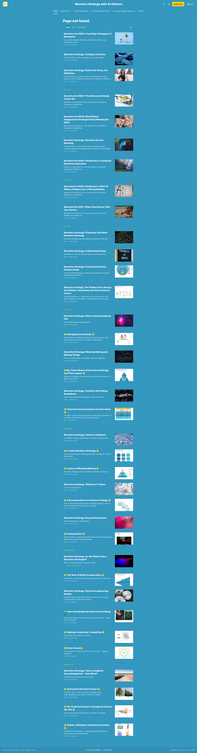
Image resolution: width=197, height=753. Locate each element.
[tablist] (75, 27)
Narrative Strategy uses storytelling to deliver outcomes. (86, 471)
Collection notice (30, 750)
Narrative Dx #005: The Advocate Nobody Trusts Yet (86, 97)
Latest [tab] (67, 27)
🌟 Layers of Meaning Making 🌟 (81, 468)
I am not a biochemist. (72, 487)
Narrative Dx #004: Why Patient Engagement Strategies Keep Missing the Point (86, 119)
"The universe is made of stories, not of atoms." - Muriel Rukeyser (86, 652)
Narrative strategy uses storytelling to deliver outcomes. (86, 239)
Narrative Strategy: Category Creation (84, 54)
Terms (22, 750)
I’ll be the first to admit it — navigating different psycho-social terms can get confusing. (86, 732)
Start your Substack (94, 750)
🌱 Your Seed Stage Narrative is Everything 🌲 (87, 613)
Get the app (108, 750)
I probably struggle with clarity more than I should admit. (86, 438)
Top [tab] (73, 27)
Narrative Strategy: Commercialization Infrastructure (85, 268)
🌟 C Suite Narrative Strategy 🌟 (81, 450)
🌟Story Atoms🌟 (73, 648)
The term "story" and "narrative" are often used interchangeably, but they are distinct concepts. (82, 693)
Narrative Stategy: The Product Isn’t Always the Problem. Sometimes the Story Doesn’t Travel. (87, 290)
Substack (174, 750)
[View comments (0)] (81, 47)
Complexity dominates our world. (77, 635)
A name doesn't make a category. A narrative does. (84, 57)
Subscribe (178, 4)
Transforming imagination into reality (78, 677)
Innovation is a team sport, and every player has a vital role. (87, 578)
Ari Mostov (74, 45)
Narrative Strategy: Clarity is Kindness (85, 435)
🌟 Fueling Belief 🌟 (74, 534)
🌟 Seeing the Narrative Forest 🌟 (82, 689)
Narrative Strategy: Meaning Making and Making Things (86, 353)
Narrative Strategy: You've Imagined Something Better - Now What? (83, 672)
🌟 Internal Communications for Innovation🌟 (87, 411)
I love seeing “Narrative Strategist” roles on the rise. (84, 397)
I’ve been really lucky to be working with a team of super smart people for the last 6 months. (86, 598)
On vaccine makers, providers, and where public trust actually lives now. (85, 41)
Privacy (17, 750)
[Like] (65, 84)
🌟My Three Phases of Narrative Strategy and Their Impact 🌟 (86, 372)
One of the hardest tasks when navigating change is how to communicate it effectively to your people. (87, 504)
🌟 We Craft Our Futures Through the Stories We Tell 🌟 (88, 708)
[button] (55, 11)
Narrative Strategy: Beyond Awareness (85, 518)
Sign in (190, 4)
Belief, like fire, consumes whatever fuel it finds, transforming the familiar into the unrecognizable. (88, 538)
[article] (98, 40)
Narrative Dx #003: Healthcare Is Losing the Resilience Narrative (87, 162)
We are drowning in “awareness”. (77, 521)
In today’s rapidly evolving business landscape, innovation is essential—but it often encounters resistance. (87, 416)
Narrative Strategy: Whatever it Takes (84, 484)
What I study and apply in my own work (79, 562)
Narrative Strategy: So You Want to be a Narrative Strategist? (85, 558)
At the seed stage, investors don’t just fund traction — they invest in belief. (87, 619)
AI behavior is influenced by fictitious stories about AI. (85, 254)
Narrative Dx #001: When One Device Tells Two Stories (87, 208)
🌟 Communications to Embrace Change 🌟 (87, 500)
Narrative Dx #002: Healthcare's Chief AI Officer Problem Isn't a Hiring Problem (86, 188)
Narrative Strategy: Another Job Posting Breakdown (86, 392)
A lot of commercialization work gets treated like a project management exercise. (86, 274)
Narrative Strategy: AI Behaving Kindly (85, 251)
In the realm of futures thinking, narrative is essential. (85, 713)
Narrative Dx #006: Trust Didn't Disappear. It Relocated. (88, 35)
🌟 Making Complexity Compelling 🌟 (84, 632)
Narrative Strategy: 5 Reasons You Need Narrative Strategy (85, 234)
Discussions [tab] (81, 27)
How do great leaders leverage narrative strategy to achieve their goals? (87, 455)
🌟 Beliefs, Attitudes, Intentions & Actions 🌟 (86, 726)
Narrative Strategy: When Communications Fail (87, 317)
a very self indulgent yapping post (77, 322)
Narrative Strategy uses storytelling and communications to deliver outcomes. (87, 377)
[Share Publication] (169, 4)
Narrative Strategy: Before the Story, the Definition (86, 72)
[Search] (164, 4)
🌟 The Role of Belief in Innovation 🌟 (84, 575)
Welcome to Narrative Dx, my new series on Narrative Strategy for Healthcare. (85, 103)
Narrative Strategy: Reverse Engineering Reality (86, 592)
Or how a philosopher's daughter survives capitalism (84, 358)
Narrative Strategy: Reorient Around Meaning (83, 141)
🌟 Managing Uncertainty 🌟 (79, 334)
